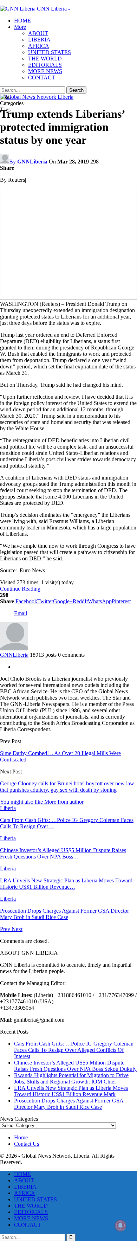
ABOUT (38, 33)
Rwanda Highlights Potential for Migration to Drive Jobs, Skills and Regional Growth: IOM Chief (71, 1078)
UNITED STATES (49, 52)
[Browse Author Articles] (14, 648)
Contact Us (26, 1144)
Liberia (8, 808)
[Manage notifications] (120, 1225)
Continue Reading (20, 589)
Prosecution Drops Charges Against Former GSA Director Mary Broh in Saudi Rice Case (69, 1104)
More (20, 27)
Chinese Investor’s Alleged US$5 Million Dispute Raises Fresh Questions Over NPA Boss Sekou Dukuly (75, 1066)
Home (21, 1137)
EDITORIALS (45, 65)
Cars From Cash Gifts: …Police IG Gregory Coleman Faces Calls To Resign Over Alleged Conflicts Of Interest (73, 1050)
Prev (6, 929)
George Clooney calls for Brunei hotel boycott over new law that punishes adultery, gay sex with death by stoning (67, 786)
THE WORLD (45, 59)
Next (17, 929)
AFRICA (38, 46)
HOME (22, 21)
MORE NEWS (45, 71)
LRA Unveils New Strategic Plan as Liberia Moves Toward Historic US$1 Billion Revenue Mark (71, 1091)
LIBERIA (39, 40)
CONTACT (41, 78)
